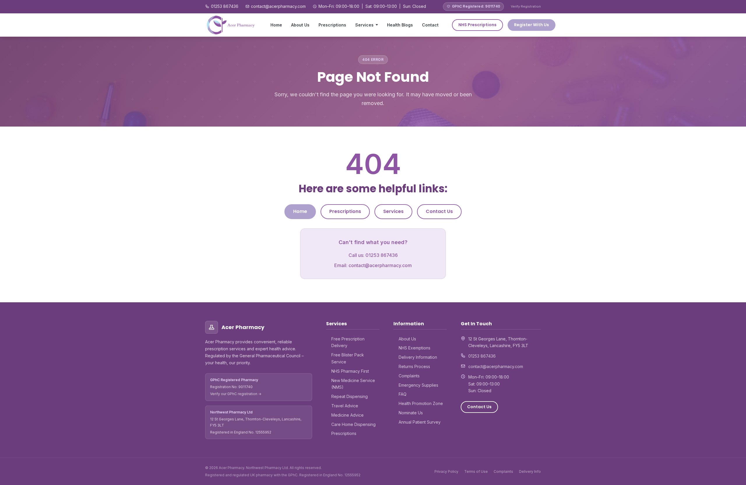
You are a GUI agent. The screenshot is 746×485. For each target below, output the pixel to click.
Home (276, 24)
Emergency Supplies (418, 385)
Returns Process (414, 366)
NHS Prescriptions (477, 25)
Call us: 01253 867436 (373, 255)
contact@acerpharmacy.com (278, 6)
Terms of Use (476, 471)
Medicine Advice (347, 415)
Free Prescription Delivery (348, 342)
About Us (300, 24)
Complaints (409, 375)
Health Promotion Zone (421, 403)
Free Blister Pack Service (347, 358)
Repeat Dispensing (349, 396)
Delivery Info (530, 471)
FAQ (403, 394)
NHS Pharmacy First (350, 371)
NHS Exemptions (414, 347)
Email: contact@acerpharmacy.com (373, 265)
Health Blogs (400, 24)
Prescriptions (332, 24)
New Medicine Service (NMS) (353, 384)
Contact (430, 24)
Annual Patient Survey (420, 422)
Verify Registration (526, 6)
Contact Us (439, 211)
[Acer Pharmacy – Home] (231, 25)
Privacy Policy (446, 471)
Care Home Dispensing (353, 424)
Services (364, 24)
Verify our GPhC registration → (235, 394)
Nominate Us (411, 412)
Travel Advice (344, 405)
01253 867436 (224, 6)
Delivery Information (418, 357)
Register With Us (531, 25)
